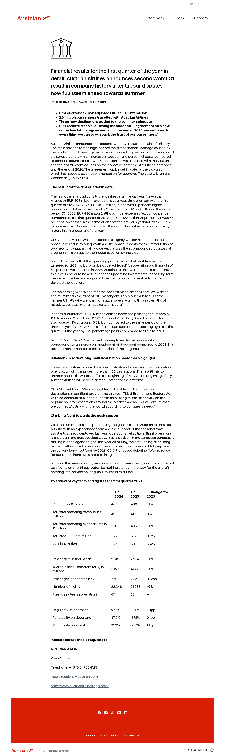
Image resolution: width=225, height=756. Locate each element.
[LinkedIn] (125, 712)
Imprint (115, 735)
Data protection (131, 735)
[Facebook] (99, 712)
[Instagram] (106, 712)
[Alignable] (112, 712)
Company (156, 18)
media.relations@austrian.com (74, 677)
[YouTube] (119, 712)
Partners (90, 735)
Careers (201, 18)
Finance (102, 102)
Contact (103, 735)
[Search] (198, 4)
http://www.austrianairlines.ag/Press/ (80, 686)
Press (179, 18)
